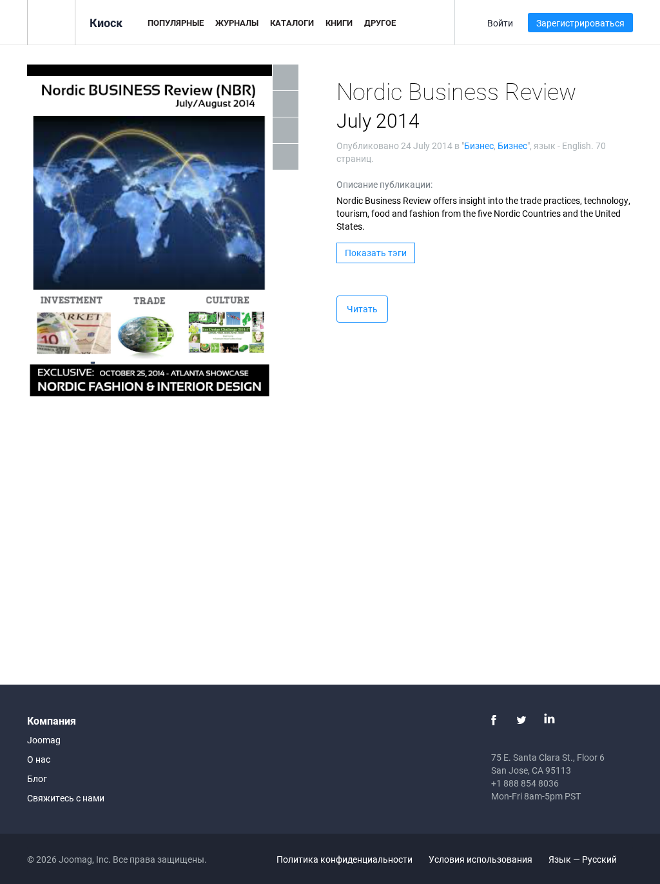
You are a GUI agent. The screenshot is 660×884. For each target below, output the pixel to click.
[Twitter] (521, 720)
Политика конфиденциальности (344, 859)
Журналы (236, 22)
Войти (500, 23)
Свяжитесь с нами (65, 798)
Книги (339, 22)
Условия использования (480, 859)
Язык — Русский (583, 859)
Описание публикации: (384, 184)
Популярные (176, 22)
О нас (38, 759)
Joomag (44, 740)
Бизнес (479, 145)
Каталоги (292, 22)
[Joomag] (51, 21)
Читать (362, 309)
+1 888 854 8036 (525, 783)
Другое (380, 22)
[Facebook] (494, 720)
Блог (37, 778)
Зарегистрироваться (580, 23)
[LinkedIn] (549, 720)
